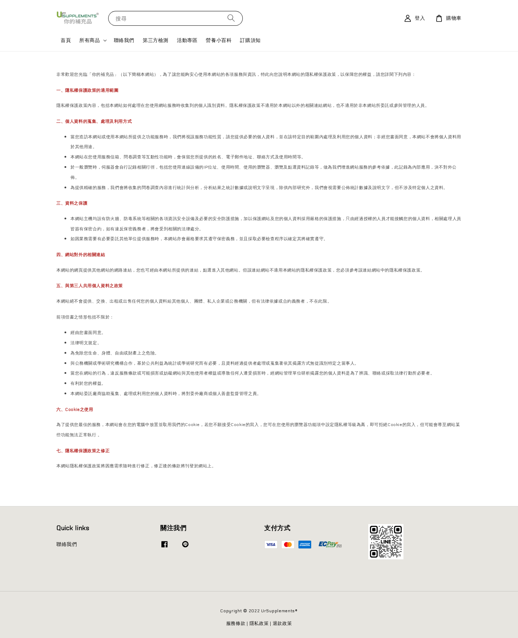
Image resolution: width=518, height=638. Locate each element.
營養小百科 (219, 40)
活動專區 (187, 40)
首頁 (66, 40)
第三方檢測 (155, 40)
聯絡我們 (124, 40)
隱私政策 (259, 623)
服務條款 (236, 623)
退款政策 (282, 623)
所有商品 (89, 40)
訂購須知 (250, 40)
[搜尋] (231, 18)
